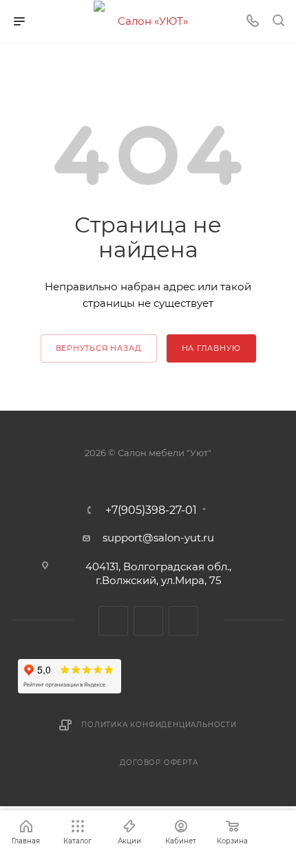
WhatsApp (183, 621)
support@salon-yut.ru (158, 537)
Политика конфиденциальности (159, 724)
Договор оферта (159, 762)
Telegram (113, 621)
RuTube (148, 621)
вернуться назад (99, 348)
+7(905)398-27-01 (151, 510)
